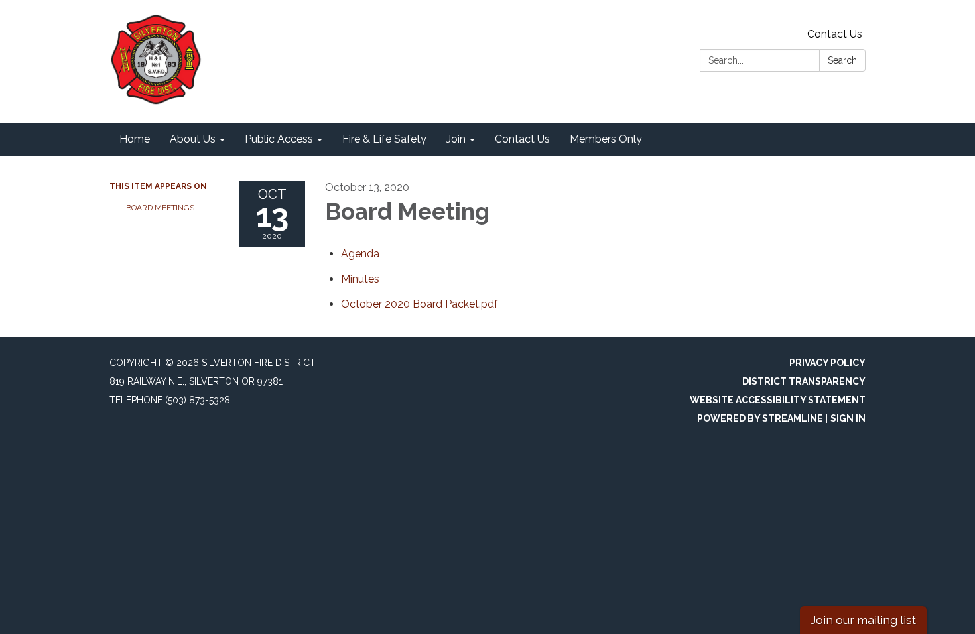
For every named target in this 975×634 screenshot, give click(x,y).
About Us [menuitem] (193, 139)
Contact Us (834, 34)
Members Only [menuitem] (606, 139)
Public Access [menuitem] (279, 139)
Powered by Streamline (760, 418)
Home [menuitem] (134, 139)
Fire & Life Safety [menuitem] (384, 139)
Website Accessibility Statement (778, 400)
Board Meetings (160, 207)
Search (842, 60)
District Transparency (804, 381)
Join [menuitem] (456, 139)
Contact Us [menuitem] (522, 139)
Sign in (848, 418)
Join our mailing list (863, 620)
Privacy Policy (827, 362)
